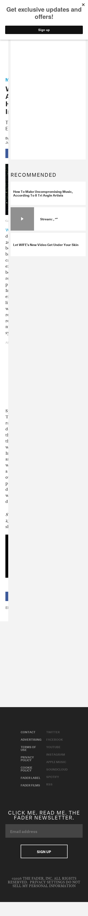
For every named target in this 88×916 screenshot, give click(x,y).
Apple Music (56, 761)
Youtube (53, 746)
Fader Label (30, 777)
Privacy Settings (47, 882)
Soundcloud (57, 769)
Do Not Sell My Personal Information (46, 884)
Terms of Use (28, 748)
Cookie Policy (26, 768)
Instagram (55, 754)
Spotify (52, 776)
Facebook (54, 739)
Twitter (53, 731)
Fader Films (30, 784)
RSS (49, 783)
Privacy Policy (27, 758)
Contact (28, 731)
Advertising (31, 739)
